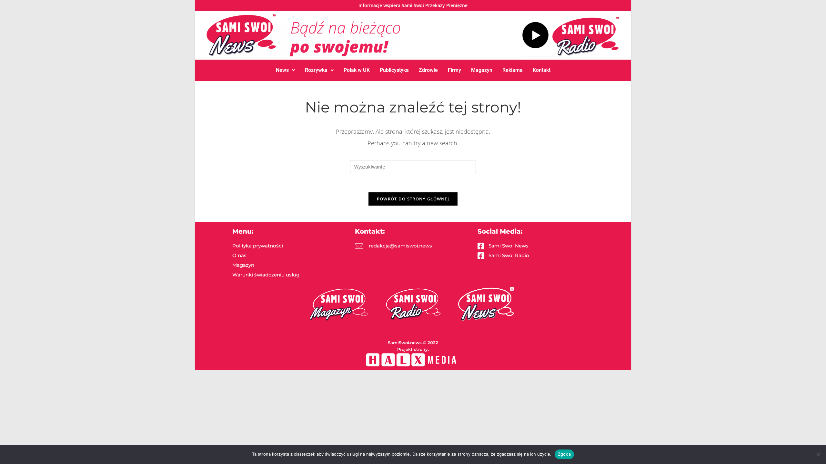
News (282, 70)
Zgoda (564, 454)
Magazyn (481, 70)
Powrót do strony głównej (413, 199)
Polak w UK (357, 70)
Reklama (512, 70)
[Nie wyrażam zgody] (818, 454)
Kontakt (541, 70)
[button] (285, 70)
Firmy (454, 70)
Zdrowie (428, 70)
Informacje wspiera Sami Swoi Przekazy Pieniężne (413, 5)
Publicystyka (394, 70)
